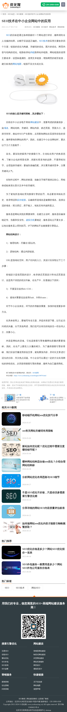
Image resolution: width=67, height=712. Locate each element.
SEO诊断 (5, 669)
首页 (4, 14)
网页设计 (37, 665)
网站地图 (17, 64)
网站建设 (34, 122)
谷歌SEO (5, 654)
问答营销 (5, 689)
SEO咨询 (5, 665)
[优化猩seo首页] (14, 6)
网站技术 (52, 27)
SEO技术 (44, 27)
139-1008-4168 (52, 5)
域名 (6, 128)
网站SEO (35, 588)
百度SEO (5, 651)
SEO (8, 35)
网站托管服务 (39, 662)
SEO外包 (5, 662)
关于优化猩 (38, 682)
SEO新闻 (20, 14)
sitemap (48, 710)
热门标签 (7, 581)
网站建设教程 (32, 699)
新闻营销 (5, 682)
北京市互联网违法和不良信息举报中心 (30, 710)
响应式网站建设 (39, 654)
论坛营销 (5, 685)
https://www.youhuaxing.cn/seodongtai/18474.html (30, 375)
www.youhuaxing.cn (35, 704)
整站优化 (5, 658)
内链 (32, 52)
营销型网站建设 (39, 651)
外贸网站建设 (39, 658)
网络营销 (60, 27)
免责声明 (37, 689)
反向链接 (21, 200)
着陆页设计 (38, 669)
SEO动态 (11, 14)
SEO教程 (22, 699)
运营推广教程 (43, 699)
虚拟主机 (30, 220)
